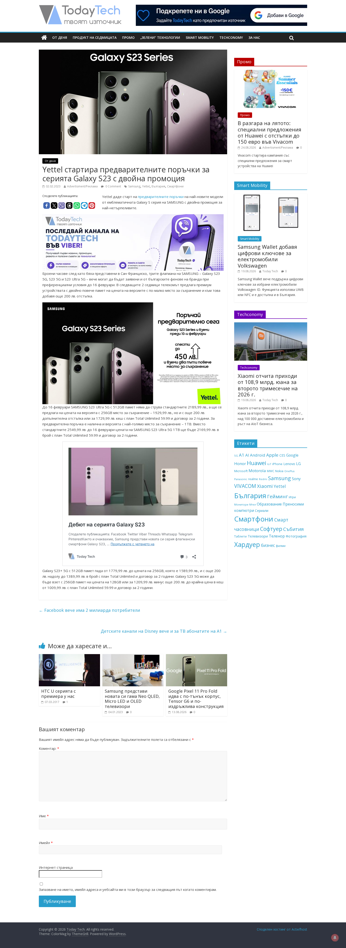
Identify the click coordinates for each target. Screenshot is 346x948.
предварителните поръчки (161, 196)
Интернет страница (56, 867)
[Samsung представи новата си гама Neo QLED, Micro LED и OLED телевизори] (133, 657)
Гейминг (277, 496)
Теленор (277, 536)
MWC (270, 471)
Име (44, 816)
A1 (241, 455)
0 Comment (113, 186)
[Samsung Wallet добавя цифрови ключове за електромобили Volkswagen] (270, 196)
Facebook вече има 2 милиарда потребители (89, 610)
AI (247, 455)
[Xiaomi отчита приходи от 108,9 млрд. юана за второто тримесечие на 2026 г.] (270, 325)
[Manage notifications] (335, 937)
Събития (293, 529)
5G (236, 455)
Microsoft (241, 471)
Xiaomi (265, 486)
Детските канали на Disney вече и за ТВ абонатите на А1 (164, 631)
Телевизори (258, 536)
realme (253, 479)
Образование (269, 504)
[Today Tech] (80, 7)
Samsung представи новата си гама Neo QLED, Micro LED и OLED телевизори (132, 698)
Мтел (252, 504)
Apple (272, 455)
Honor (240, 463)
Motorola (257, 470)
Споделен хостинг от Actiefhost (282, 929)
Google (292, 455)
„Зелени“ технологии (160, 37)
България (158, 186)
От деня (59, 37)
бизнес (268, 545)
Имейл (46, 842)
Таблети (240, 536)
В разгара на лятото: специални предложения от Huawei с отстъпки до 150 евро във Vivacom (269, 132)
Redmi (263, 479)
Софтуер (271, 529)
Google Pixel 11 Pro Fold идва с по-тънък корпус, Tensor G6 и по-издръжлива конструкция (196, 698)
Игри (292, 497)
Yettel (146, 186)
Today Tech (270, 271)
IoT (269, 464)
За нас (254, 37)
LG (298, 463)
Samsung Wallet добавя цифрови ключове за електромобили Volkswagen (267, 256)
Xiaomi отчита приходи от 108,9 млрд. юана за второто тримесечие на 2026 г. (268, 385)
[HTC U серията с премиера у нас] (69, 657)
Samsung (134, 186)
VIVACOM (245, 486)
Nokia (279, 471)
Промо (128, 37)
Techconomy (231, 37)
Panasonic (240, 479)
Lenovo (289, 463)
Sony (296, 478)
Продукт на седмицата (95, 37)
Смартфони (175, 186)
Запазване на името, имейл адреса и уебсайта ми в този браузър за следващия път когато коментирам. (128, 889)
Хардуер (247, 544)
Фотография (296, 536)
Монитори (241, 504)
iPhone (277, 464)
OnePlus (289, 471)
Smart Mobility (200, 37)
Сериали (261, 510)
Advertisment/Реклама (82, 186)
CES (282, 455)
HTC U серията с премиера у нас (58, 693)
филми (281, 546)
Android (257, 455)
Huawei (256, 463)
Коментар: (49, 748)
